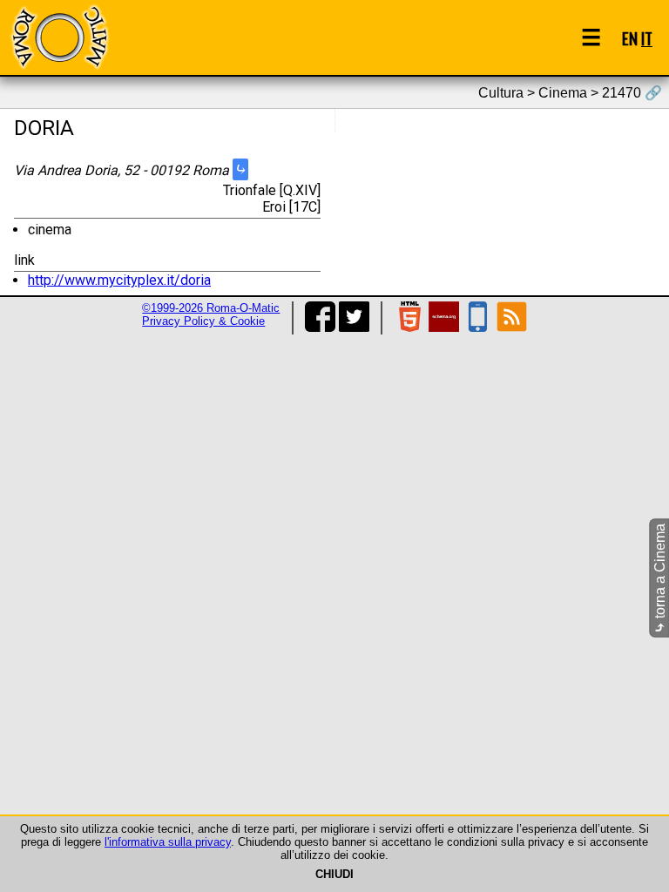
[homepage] (59, 37)
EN (630, 38)
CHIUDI (334, 874)
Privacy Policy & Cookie (203, 321)
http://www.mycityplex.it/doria (119, 280)
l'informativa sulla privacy (168, 841)
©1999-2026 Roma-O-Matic (211, 307)
